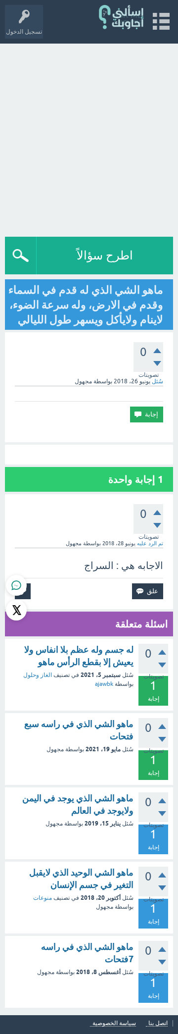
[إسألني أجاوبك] (122, 17)
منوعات (42, 897)
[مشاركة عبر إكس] (16, 610)
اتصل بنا (158, 1023)
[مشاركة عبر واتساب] (16, 585)
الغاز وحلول (37, 675)
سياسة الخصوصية (114, 1023)
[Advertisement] (89, 138)
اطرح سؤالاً (105, 255)
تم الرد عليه (150, 543)
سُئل (157, 381)
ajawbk (104, 683)
